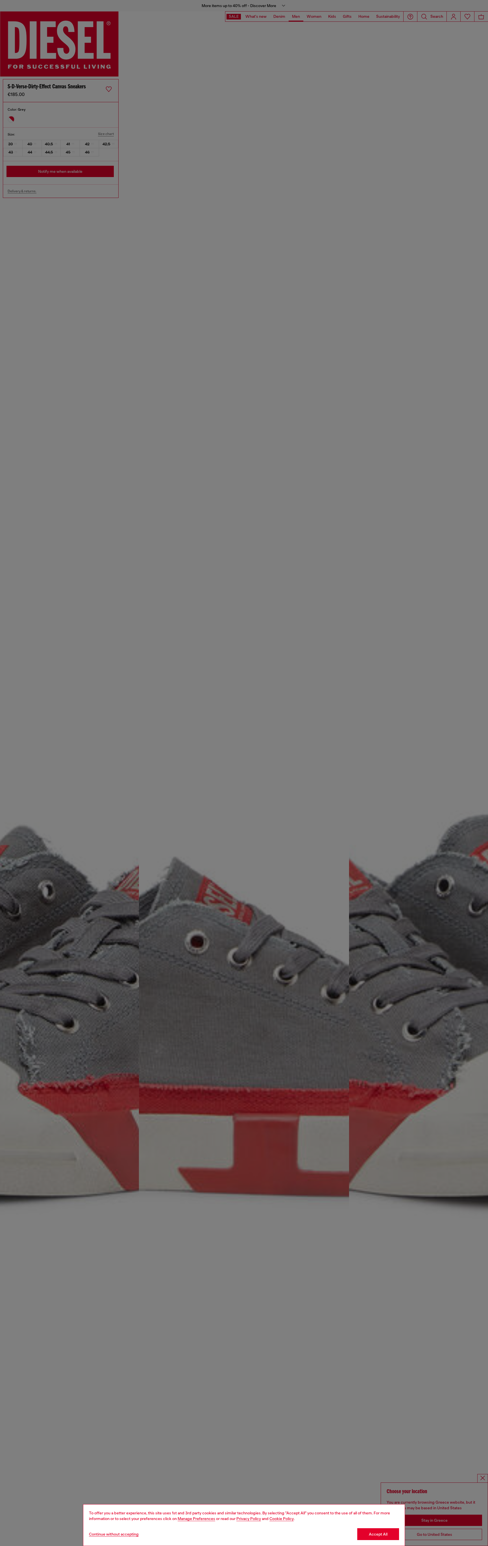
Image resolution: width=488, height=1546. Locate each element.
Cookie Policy (281, 1518)
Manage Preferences (196, 1518)
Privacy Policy (248, 1518)
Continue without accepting (114, 1534)
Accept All (378, 1534)
